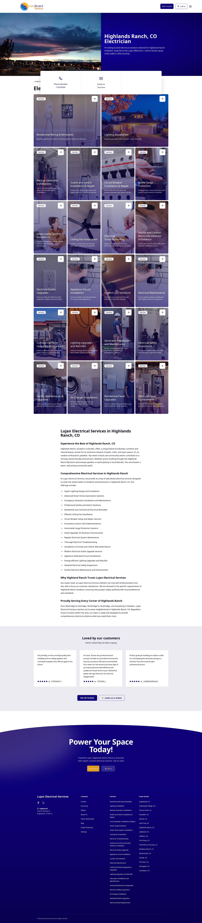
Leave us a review (113, 698)
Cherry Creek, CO (145, 810)
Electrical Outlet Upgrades (119, 850)
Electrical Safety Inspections (120, 890)
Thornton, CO (144, 862)
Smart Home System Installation (121, 830)
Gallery (83, 810)
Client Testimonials (87, 819)
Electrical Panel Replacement (120, 903)
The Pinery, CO (144, 840)
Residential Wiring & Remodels (121, 802)
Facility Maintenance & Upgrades (121, 885)
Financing (84, 806)
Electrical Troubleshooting (119, 839)
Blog (82, 823)
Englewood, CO (144, 802)
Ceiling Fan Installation (118, 834)
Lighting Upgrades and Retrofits (121, 874)
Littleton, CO (143, 836)
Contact (83, 802)
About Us (84, 815)
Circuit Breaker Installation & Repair (122, 821)
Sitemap (84, 832)
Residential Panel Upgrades (120, 898)
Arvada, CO (143, 858)
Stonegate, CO (144, 866)
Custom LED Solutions (117, 859)
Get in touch (167, 6)
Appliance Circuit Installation (120, 854)
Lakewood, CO (144, 832)
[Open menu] (190, 6)
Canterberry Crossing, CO (148, 845)
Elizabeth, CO (144, 815)
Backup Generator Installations (121, 810)
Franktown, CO (144, 871)
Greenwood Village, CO (147, 806)
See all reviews (87, 698)
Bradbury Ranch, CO (146, 849)
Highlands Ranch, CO (146, 827)
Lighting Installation (117, 806)
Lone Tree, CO (144, 823)
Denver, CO (143, 819)
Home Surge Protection (118, 826)
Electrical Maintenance (118, 863)
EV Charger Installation (118, 894)
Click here (101, 87)
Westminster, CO (145, 853)
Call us (182, 6)
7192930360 (60, 87)
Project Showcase (87, 827)
